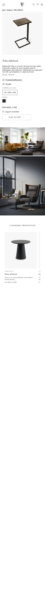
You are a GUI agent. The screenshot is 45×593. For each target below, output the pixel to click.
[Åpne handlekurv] (42, 4)
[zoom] (22, 33)
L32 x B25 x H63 (10, 92)
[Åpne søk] (33, 4)
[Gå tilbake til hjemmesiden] (22, 4)
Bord (3, 10)
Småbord (9, 10)
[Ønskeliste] (38, 4)
